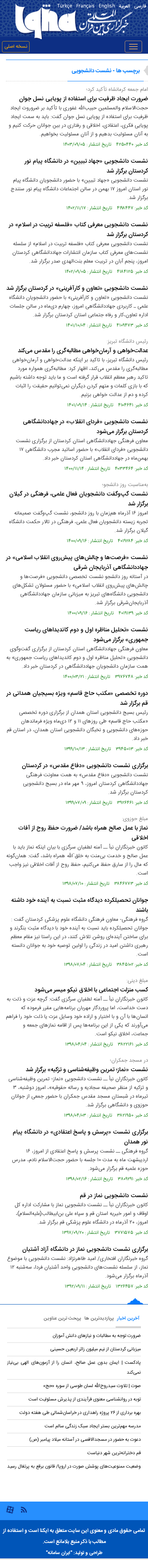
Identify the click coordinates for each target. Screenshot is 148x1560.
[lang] (48, 6)
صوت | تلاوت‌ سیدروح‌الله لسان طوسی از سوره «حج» (92, 1386)
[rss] (24, 1509)
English (107, 5)
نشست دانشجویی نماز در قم (114, 1196)
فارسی (140, 6)
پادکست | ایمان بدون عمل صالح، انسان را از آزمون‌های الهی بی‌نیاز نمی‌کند (74, 1367)
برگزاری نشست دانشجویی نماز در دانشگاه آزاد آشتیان (85, 1249)
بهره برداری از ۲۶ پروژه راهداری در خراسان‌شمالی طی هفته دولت (80, 1413)
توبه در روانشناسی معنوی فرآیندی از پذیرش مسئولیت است (84, 1399)
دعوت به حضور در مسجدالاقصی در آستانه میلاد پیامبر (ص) (85, 1440)
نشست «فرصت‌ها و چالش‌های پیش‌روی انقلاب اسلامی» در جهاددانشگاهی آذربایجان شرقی (77, 563)
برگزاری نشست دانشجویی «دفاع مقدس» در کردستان (85, 766)
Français (85, 5)
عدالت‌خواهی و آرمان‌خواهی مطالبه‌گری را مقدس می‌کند (83, 351)
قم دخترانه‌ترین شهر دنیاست (114, 1453)
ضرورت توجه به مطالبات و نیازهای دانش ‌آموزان (96, 1336)
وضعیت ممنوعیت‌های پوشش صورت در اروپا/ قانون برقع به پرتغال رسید (74, 1466)
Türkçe (64, 5)
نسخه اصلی (15, 47)
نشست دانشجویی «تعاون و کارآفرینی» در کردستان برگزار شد (77, 288)
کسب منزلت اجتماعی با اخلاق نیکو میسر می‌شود (91, 990)
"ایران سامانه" (59, 1553)
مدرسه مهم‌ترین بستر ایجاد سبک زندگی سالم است (93, 1426)
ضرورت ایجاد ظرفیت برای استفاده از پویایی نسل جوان (83, 99)
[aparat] (10, 1513)
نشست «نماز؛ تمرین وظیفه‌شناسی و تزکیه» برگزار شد (87, 1070)
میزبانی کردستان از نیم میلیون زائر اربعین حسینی (95, 1349)
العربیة (124, 6)
